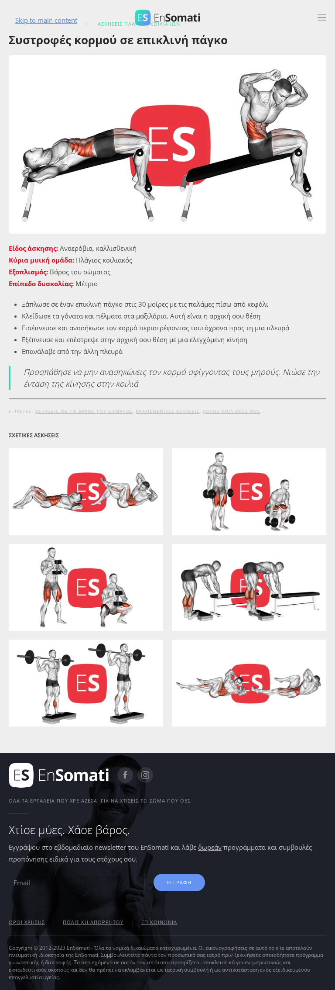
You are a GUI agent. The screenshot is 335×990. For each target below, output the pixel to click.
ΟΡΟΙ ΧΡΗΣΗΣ (27, 922)
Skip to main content (46, 20)
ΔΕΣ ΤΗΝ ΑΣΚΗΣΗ (86, 512)
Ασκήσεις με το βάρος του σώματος (84, 411)
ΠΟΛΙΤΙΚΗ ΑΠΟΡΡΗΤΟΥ (93, 922)
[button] (322, 17)
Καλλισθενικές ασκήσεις (168, 411)
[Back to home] (167, 17)
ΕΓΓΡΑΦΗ (179, 882)
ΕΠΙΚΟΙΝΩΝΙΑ (159, 922)
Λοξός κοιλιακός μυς (231, 411)
